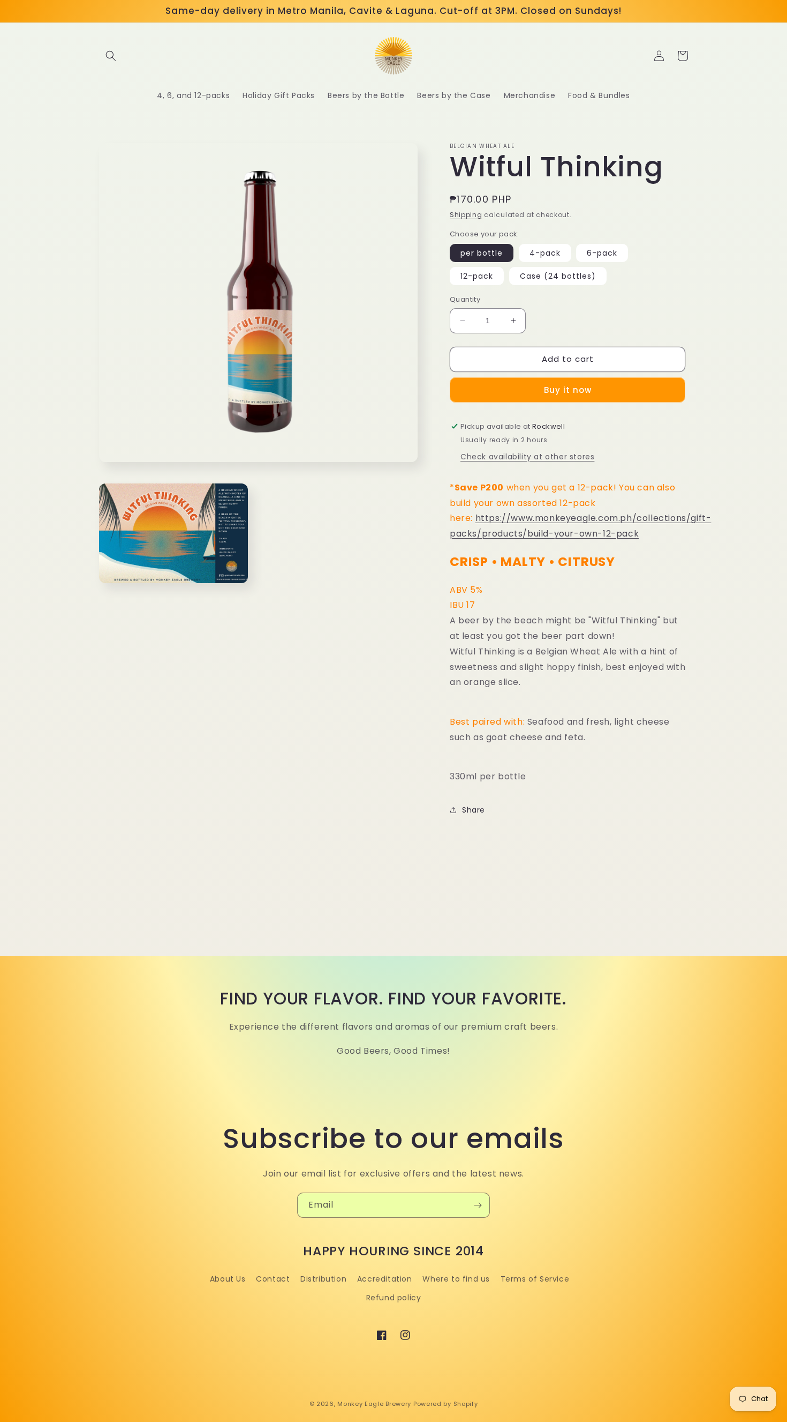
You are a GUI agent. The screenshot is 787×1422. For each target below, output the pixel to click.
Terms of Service (535, 1279)
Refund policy (393, 1297)
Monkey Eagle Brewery (374, 1403)
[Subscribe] (477, 1205)
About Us (228, 1279)
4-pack (545, 253)
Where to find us (456, 1279)
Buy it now (568, 390)
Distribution (323, 1279)
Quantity (465, 299)
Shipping (466, 214)
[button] (111, 56)
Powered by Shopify (445, 1403)
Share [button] (473, 810)
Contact (273, 1279)
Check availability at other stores (527, 456)
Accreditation (384, 1279)
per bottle (481, 253)
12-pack (476, 276)
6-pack (602, 253)
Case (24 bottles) (558, 276)
